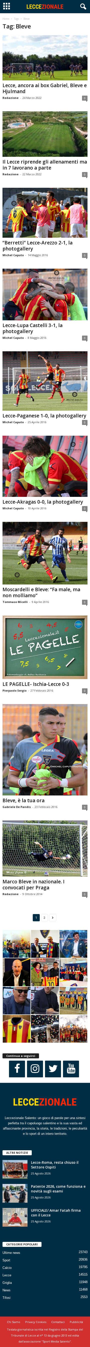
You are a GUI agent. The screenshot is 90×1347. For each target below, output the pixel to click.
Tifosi (6, 1298)
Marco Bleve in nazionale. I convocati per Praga (33, 884)
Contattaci (58, 1322)
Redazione (10, 98)
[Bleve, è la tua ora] (45, 749)
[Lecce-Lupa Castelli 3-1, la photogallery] (45, 294)
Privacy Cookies (35, 1322)
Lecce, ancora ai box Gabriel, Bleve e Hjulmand (44, 88)
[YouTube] (71, 1069)
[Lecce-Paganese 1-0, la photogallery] (45, 381)
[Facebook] (17, 1069)
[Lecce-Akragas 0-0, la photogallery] (45, 466)
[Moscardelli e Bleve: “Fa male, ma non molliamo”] (45, 553)
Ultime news (11, 1253)
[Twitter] (53, 1069)
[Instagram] (35, 1069)
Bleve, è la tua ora (23, 800)
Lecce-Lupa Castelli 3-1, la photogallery (32, 328)
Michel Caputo (13, 255)
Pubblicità (76, 1322)
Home (5, 18)
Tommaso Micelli (15, 602)
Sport (6, 1260)
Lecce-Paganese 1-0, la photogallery (44, 415)
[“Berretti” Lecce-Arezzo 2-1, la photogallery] (45, 213)
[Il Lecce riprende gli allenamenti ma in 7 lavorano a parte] (45, 134)
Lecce (6, 1275)
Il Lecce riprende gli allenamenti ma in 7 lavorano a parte (44, 165)
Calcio (7, 1268)
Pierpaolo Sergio (14, 690)
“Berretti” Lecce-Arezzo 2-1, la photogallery (37, 245)
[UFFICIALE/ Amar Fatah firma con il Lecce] (15, 1217)
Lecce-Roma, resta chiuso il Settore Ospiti (54, 1164)
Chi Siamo (13, 1322)
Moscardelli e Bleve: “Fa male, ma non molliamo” (41, 592)
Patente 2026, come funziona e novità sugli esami (58, 1188)
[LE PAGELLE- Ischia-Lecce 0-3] (45, 647)
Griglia (7, 1283)
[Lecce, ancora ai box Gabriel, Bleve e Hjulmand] (45, 57)
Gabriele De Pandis (16, 807)
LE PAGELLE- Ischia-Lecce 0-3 (35, 684)
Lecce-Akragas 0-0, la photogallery (42, 502)
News (6, 1290)
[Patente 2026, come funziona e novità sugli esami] (15, 1193)
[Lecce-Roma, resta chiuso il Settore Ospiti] (15, 1169)
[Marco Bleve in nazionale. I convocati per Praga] (45, 848)
